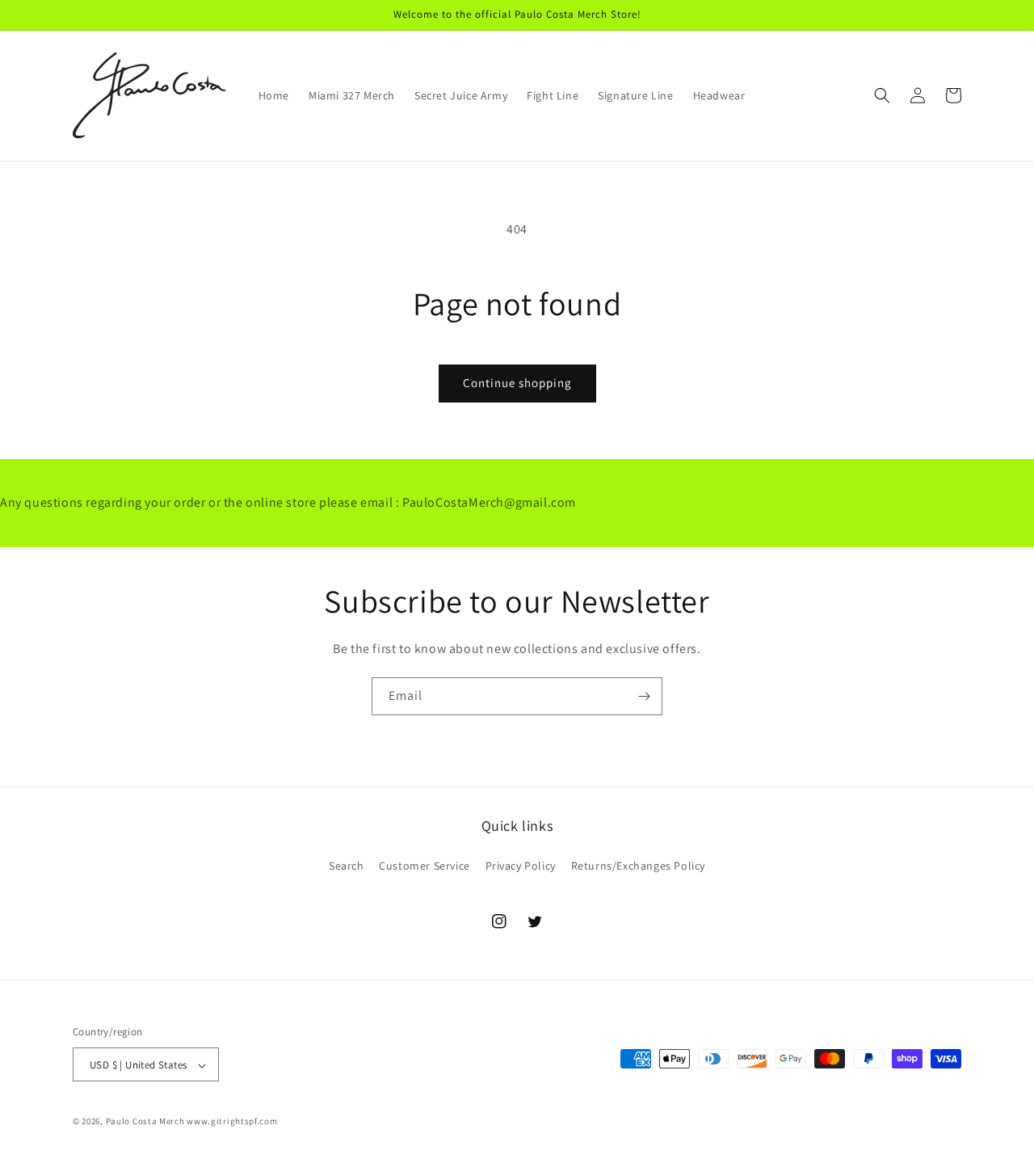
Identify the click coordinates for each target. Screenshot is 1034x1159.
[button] (882, 95)
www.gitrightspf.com (232, 1121)
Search (346, 865)
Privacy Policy (520, 865)
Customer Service (424, 865)
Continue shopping (517, 382)
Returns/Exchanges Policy (638, 865)
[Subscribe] (644, 696)
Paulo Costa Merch (145, 1121)
